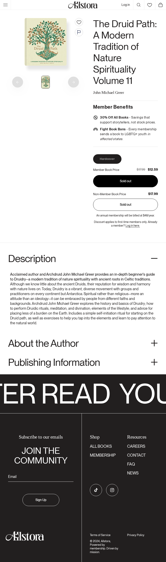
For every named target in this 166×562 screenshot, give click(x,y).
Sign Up (40, 500)
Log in (125, 5)
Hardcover (110, 160)
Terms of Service (100, 535)
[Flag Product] (79, 32)
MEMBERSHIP (103, 455)
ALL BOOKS (101, 446)
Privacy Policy (135, 535)
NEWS (132, 473)
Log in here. (133, 225)
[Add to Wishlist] (79, 22)
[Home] (83, 5)
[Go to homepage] (38, 536)
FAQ (131, 464)
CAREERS (136, 446)
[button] (5, 5)
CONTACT (136, 455)
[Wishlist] (149, 5)
